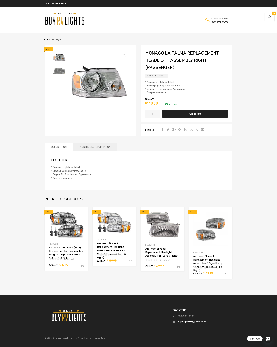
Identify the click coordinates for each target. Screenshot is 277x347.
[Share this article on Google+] (173, 130)
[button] (124, 55)
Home (47, 39)
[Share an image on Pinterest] (179, 130)
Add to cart (195, 114)
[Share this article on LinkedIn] (185, 130)
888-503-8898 (219, 21)
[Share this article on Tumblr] (196, 130)
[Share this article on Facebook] (162, 130)
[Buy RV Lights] (65, 26)
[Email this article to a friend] (202, 130)
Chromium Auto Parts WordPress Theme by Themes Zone (79, 338)
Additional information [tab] (95, 146)
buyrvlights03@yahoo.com (192, 321)
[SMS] (268, 338)
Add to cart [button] (82, 265)
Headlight (54, 244)
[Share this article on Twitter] (167, 130)
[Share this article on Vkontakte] (191, 130)
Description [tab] (59, 146)
